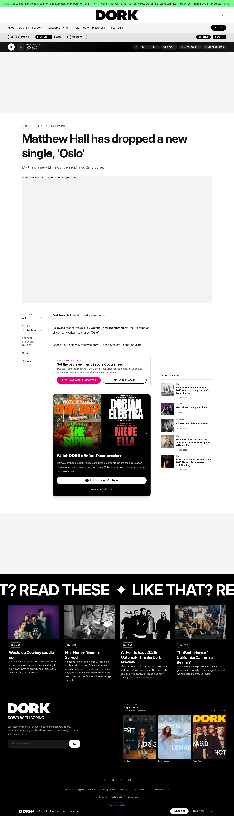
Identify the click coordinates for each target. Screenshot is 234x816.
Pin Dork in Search (124, 380)
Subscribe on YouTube (104, 480)
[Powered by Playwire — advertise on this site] (117, 805)
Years (131, 790)
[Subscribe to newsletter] (74, 744)
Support (80, 790)
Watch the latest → (101, 489)
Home (26, 126)
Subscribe (179, 811)
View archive (218, 711)
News (40, 126)
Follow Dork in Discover (78, 380)
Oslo (95, 332)
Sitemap (141, 790)
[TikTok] (138, 780)
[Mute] (143, 47)
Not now (198, 811)
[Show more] (212, 811)
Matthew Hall (29, 330)
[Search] (223, 15)
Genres (121, 790)
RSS (149, 790)
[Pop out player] (135, 47)
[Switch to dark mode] (215, 15)
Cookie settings (162, 790)
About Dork (92, 790)
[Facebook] (104, 780)
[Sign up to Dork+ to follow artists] (41, 318)
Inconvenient (118, 327)
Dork (24, 318)
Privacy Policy (108, 790)
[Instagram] (96, 780)
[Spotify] (129, 780)
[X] (112, 780)
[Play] (11, 47)
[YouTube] (121, 780)
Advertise (69, 790)
